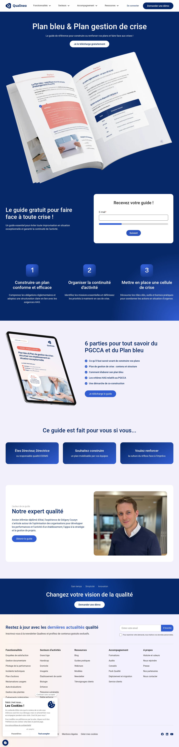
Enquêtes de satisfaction (17, 655)
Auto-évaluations (13, 687)
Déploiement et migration (120, 676)
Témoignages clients (84, 681)
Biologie (43, 681)
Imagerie (44, 671)
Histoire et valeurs (151, 655)
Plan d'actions (12, 676)
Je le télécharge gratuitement (89, 44)
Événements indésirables (17, 697)
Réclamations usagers (16, 681)
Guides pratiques (82, 660)
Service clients (115, 681)
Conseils (113, 666)
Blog (76, 655)
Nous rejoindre (150, 660)
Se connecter (133, 5)
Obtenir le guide (24, 538)
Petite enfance (46, 697)
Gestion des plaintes (15, 692)
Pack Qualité (114, 671)
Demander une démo (158, 5)
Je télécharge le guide (100, 393)
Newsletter (79, 676)
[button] (42, 5)
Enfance (44, 687)
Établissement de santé (50, 676)
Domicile (44, 666)
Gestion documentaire (16, 660)
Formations (114, 655)
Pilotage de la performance (18, 666)
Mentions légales (70, 734)
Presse (146, 666)
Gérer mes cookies (89, 734)
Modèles (78, 671)
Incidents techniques (15, 671)
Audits (112, 660)
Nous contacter (150, 676)
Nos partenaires (150, 671)
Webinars (78, 666)
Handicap (44, 660)
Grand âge (45, 655)
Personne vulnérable (49, 692)
